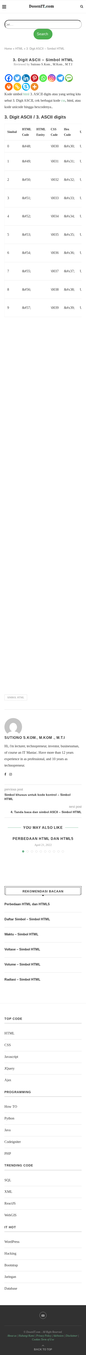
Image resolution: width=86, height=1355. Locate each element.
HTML (19, 48)
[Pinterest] (34, 78)
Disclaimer (71, 1335)
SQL (7, 1180)
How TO (10, 1106)
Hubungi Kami (26, 1335)
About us (12, 1335)
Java (7, 1130)
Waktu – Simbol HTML (21, 934)
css (63, 100)
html (26, 94)
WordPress (11, 1242)
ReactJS (10, 1203)
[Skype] (26, 87)
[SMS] (69, 78)
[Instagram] (52, 78)
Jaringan (10, 1277)
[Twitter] (17, 78)
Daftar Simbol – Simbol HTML (27, 919)
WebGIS (10, 1215)
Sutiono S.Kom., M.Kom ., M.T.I (34, 738)
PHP (7, 1153)
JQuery (9, 1068)
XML (8, 1191)
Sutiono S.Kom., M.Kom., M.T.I (51, 64)
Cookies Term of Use (43, 1339)
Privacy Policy (43, 1335)
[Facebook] (9, 78)
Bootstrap (11, 1265)
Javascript (11, 1057)
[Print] (9, 87)
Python (9, 1118)
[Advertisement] (43, 505)
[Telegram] (60, 78)
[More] (34, 87)
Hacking (10, 1253)
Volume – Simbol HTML (22, 964)
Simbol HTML (15, 697)
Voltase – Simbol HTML (22, 949)
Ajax (7, 1080)
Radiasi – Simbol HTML (22, 979)
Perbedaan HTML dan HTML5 (43, 839)
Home (8, 48)
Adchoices (58, 1335)
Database (10, 1288)
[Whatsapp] (43, 78)
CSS (7, 1045)
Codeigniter (12, 1142)
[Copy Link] (17, 87)
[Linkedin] (26, 78)
